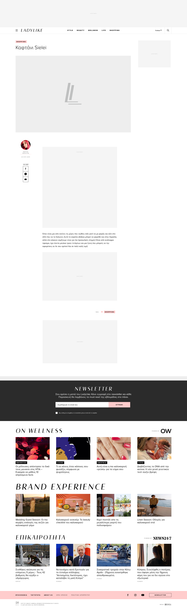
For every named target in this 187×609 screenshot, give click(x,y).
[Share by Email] (25, 179)
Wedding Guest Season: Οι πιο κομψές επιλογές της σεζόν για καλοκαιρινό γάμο (32, 522)
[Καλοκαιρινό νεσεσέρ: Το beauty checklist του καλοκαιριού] (73, 505)
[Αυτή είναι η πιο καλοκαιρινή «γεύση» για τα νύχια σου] (114, 448)
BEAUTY (81, 30)
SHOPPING (115, 30)
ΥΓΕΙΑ (140, 463)
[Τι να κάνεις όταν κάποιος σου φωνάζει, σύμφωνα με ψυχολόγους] (73, 448)
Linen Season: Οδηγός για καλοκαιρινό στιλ (151, 521)
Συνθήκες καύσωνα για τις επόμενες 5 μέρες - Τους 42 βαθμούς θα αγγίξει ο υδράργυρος (30, 574)
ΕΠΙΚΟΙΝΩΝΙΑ (21, 595)
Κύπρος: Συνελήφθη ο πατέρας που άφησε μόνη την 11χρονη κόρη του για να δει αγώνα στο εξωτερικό (153, 574)
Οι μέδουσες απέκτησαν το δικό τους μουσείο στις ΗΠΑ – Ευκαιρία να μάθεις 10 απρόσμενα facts (32, 470)
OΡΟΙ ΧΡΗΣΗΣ (62, 595)
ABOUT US (48, 595)
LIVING (60, 463)
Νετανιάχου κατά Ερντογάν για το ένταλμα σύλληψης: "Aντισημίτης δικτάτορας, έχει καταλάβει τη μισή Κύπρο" (72, 574)
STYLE (70, 30)
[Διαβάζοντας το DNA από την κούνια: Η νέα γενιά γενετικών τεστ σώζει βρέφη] (154, 448)
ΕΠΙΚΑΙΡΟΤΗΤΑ (41, 538)
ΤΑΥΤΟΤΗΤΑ (35, 595)
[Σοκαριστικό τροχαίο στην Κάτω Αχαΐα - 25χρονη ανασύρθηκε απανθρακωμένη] (114, 555)
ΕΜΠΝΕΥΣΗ (21, 463)
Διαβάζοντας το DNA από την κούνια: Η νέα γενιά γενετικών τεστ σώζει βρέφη (153, 469)
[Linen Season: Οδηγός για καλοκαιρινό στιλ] (154, 505)
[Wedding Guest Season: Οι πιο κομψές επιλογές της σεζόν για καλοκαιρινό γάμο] (33, 505)
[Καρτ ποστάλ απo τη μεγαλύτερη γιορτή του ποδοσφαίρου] (114, 505)
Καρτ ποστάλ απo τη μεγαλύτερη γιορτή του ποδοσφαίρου (109, 522)
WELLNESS (93, 30)
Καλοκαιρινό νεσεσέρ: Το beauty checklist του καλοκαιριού (73, 521)
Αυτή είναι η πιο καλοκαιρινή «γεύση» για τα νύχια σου (112, 468)
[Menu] (17, 30)
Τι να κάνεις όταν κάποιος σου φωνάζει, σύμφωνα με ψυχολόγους (72, 469)
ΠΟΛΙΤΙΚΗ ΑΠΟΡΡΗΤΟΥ (80, 595)
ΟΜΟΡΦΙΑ (102, 463)
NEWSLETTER (160, 595)
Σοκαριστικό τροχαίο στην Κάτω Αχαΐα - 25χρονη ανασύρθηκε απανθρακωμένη (114, 572)
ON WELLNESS (39, 431)
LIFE (104, 30)
